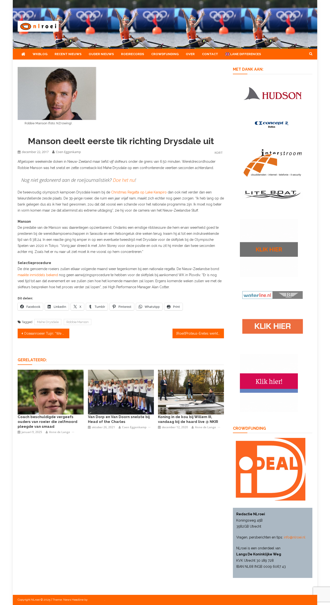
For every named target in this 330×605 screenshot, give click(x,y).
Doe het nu (124, 180)
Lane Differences (245, 54)
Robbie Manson (77, 322)
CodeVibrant (96, 599)
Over (190, 54)
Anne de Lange (59, 432)
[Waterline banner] (272, 295)
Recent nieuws (68, 54)
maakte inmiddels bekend (38, 275)
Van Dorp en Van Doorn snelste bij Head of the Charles (119, 419)
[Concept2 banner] (272, 124)
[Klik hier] (269, 248)
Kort (219, 153)
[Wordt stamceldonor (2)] (269, 382)
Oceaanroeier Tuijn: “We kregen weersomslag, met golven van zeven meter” (46, 333)
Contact (210, 54)
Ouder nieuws (101, 54)
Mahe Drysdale (48, 322)
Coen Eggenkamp (68, 152)
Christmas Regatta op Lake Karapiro (139, 192)
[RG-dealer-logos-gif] (272, 326)
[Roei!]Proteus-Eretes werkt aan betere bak (200, 333)
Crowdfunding (165, 54)
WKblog (40, 54)
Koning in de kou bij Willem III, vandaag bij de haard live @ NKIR (188, 419)
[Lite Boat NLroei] (272, 194)
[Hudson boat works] (272, 93)
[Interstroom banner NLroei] (273, 163)
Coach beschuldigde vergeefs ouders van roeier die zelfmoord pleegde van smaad (47, 422)
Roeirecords (132, 54)
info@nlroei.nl (294, 537)
